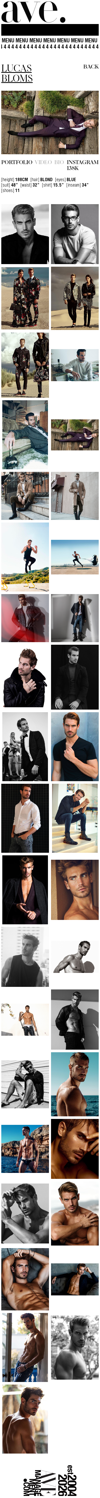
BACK (91, 66)
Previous (16, 139)
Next (84, 139)
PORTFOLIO (17, 196)
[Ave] (33, 12)
